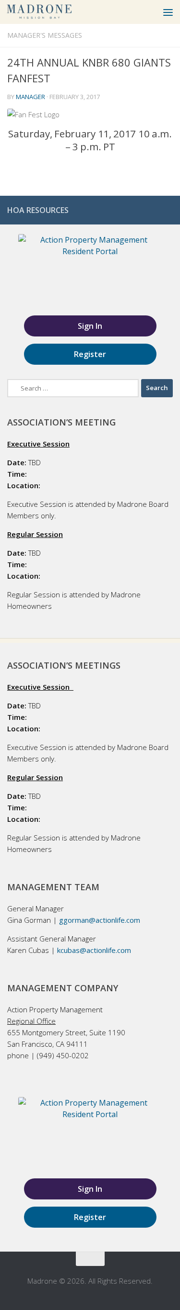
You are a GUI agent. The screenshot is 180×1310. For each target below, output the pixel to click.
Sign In (90, 326)
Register (90, 354)
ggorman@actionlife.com (99, 920)
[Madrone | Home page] (51, 12)
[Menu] (168, 12)
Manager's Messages (44, 35)
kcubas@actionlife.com (94, 950)
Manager (30, 96)
